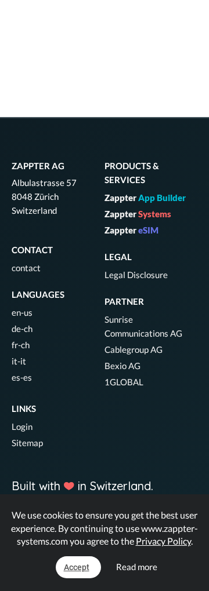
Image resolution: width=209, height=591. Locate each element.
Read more (136, 566)
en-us (22, 312)
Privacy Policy (163, 540)
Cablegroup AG (134, 349)
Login (22, 426)
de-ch (22, 328)
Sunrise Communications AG (143, 326)
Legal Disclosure (136, 274)
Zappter (145, 197)
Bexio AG (122, 365)
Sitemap (27, 442)
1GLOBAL (124, 382)
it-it (19, 361)
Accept (76, 567)
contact (26, 267)
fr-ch (21, 345)
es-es (22, 377)
